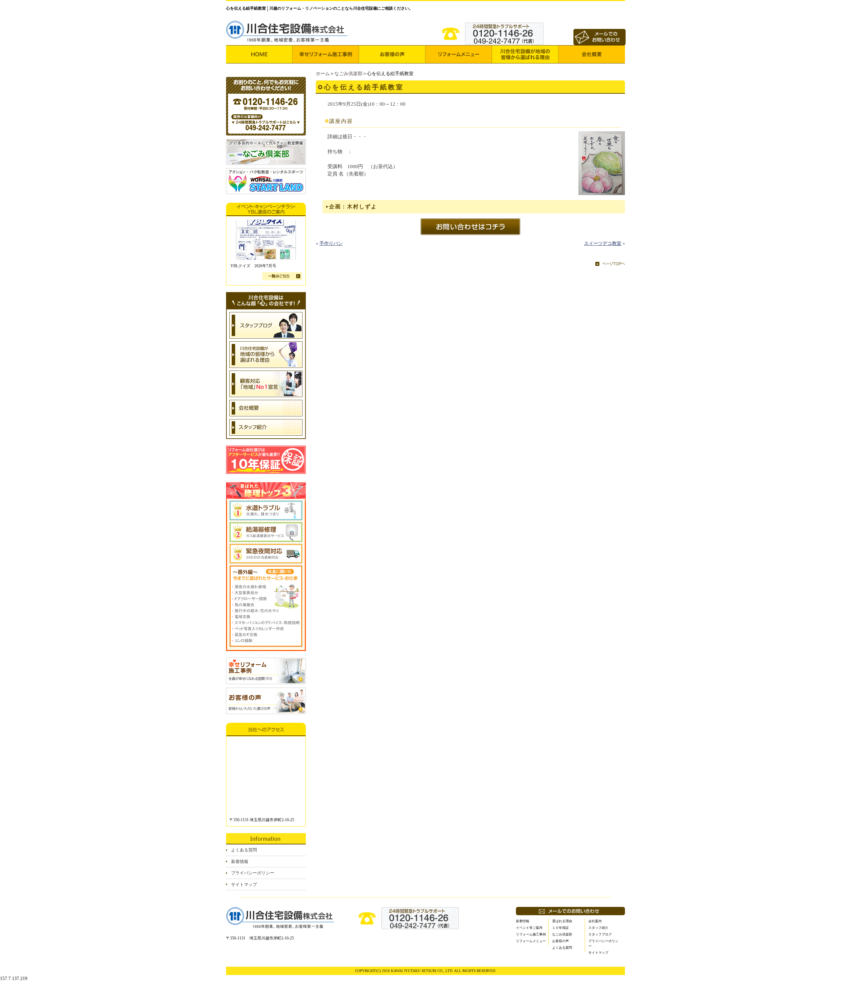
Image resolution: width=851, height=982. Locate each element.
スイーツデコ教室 (602, 243)
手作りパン (331, 243)
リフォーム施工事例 (531, 934)
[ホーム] (259, 54)
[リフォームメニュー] (459, 54)
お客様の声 (560, 941)
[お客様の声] (392, 54)
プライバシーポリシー (252, 872)
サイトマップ (244, 884)
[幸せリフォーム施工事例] (326, 54)
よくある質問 (244, 849)
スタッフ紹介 (598, 927)
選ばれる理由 (562, 921)
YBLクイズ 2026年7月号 (253, 266)
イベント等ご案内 (529, 927)
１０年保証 (560, 927)
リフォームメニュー (531, 941)
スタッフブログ (600, 934)
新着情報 (239, 861)
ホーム (323, 73)
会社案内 (595, 921)
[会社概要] (591, 54)
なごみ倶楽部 (348, 73)
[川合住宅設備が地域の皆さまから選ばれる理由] (525, 54)
